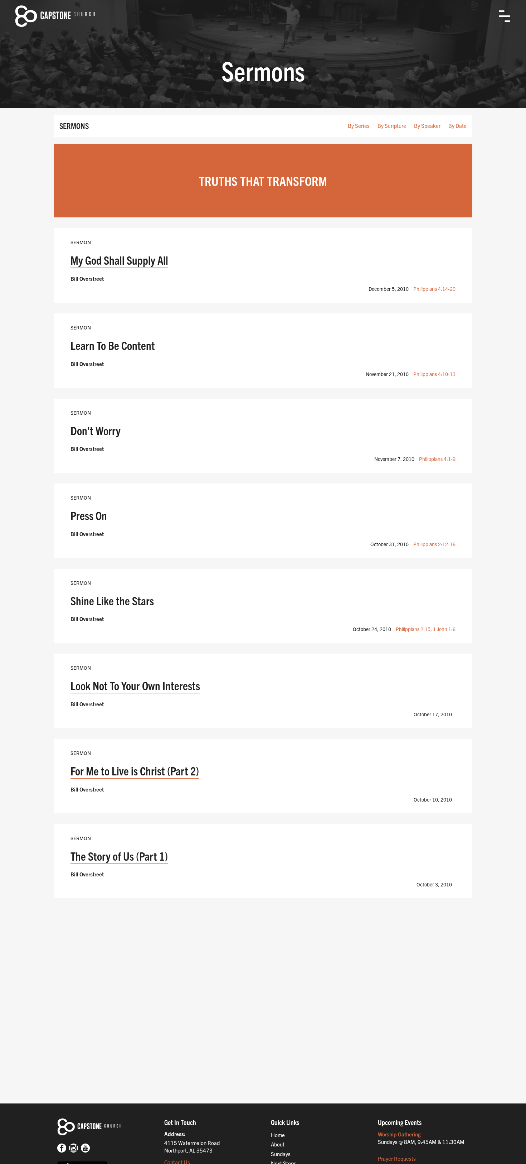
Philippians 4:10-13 (434, 374)
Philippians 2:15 (413, 629)
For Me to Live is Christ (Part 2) (134, 771)
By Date (457, 125)
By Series (359, 125)
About (277, 1144)
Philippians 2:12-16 (434, 544)
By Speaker (427, 125)
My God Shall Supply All (119, 260)
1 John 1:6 (444, 629)
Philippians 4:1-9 (437, 459)
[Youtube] (85, 1148)
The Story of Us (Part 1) (119, 856)
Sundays (281, 1153)
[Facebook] (61, 1148)
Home (278, 1134)
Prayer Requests (397, 1158)
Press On (88, 515)
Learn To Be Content (112, 345)
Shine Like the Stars (112, 600)
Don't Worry (95, 430)
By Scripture (392, 125)
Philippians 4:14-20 (434, 288)
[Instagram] (73, 1148)
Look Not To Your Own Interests (135, 685)
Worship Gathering (399, 1134)
